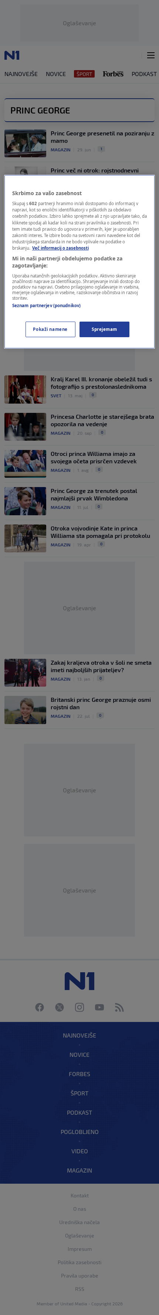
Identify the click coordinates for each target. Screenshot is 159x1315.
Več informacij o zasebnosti (60, 248)
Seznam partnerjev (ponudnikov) (46, 305)
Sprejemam (104, 329)
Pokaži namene (50, 329)
